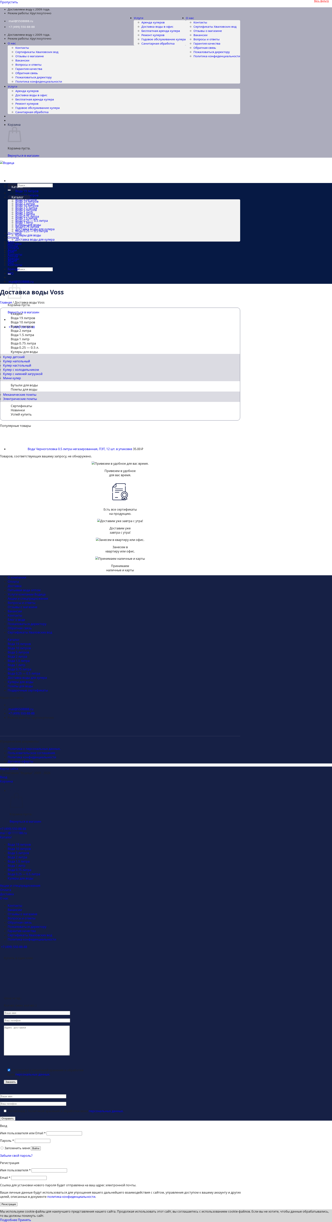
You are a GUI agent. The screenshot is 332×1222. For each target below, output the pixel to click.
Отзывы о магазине (207, 31)
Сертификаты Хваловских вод (215, 26)
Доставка (15, 233)
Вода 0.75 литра (27, 227)
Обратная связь (204, 48)
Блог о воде (16, 620)
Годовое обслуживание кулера (163, 39)
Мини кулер (12, 378)
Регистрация (9, 1204)
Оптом (13, 256)
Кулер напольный (16, 361)
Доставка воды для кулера (35, 239)
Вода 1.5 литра (26, 218)
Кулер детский (14, 357)
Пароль (7, 1140)
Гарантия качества (206, 43)
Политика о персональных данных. (34, 749)
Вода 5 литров (26, 210)
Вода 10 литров (26, 206)
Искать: (12, 185)
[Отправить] (9, 190)
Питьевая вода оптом (24, 590)
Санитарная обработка (158, 43)
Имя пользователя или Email (23, 1133)
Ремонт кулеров (152, 35)
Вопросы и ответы (206, 39)
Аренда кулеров (153, 22)
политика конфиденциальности (71, 1197)
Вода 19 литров (26, 191)
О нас (190, 18)
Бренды (13, 269)
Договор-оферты (20, 761)
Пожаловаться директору (211, 52)
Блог (11, 252)
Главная (6, 302)
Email (5, 1178)
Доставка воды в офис (157, 26)
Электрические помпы (20, 399)
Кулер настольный (17, 365)
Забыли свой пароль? (16, 1155)
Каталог (17, 197)
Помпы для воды (24, 389)
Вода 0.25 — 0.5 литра (31, 231)
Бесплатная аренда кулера (160, 31)
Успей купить (21, 414)
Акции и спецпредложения (28, 598)
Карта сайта (9, 769)
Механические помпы (19, 394)
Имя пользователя (15, 1170)
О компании (17, 577)
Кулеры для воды (28, 235)
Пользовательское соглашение (31, 753)
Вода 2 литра (25, 214)
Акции (12, 260)
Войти (35, 1148)
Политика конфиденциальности (216, 56)
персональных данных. (32, 1074)
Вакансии (200, 35)
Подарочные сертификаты (28, 690)
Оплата (13, 237)
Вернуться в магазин (23, 155)
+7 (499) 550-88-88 (22, 27)
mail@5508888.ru (21, 21)
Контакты (200, 22)
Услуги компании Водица (27, 594)
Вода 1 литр (24, 222)
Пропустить (9, 2)
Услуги (138, 18)
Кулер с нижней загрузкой (22, 374)
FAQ (11, 273)
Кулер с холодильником (21, 370)
